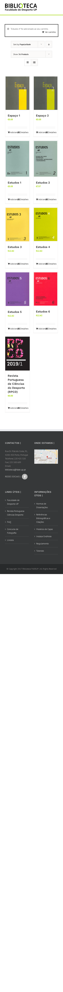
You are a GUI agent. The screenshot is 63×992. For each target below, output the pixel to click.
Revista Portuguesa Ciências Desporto (15, 513)
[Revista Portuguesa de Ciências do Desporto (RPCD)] (17, 354)
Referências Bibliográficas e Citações (43, 518)
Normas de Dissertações (42, 505)
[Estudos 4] (45, 224)
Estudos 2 (43, 182)
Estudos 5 (15, 312)
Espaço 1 (14, 115)
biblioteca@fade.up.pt (15, 469)
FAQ (9, 522)
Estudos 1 (14, 182)
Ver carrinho (50, 32)
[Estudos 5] (17, 289)
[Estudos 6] (45, 289)
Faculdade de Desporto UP (13, 502)
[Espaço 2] (45, 93)
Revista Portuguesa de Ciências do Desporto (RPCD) (16, 383)
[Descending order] (49, 44)
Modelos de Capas (44, 529)
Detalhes (23, 132)
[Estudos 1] (17, 158)
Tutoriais (40, 550)
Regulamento (42, 543)
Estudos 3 (15, 247)
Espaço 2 (42, 115)
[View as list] (34, 62)
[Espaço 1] (17, 93)
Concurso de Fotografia (12, 531)
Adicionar (13, 132)
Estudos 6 (43, 311)
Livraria (10, 540)
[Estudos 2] (45, 158)
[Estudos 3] (17, 224)
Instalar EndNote (44, 536)
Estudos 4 (43, 247)
